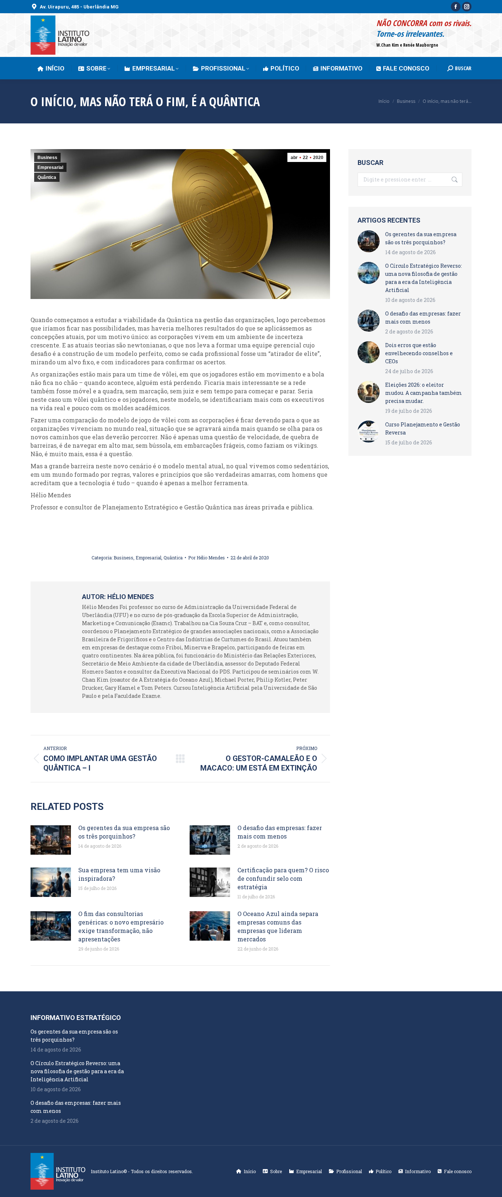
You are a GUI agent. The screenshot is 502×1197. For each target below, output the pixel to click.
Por (206, 557)
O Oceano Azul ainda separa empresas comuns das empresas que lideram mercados (277, 926)
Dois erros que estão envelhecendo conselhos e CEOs (419, 353)
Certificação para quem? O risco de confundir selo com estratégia (283, 878)
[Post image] (51, 840)
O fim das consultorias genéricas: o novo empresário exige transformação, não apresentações (121, 926)
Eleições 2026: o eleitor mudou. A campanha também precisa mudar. (423, 392)
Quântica (46, 177)
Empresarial (50, 167)
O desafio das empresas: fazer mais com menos (279, 832)
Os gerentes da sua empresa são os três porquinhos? (124, 832)
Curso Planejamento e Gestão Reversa (422, 428)
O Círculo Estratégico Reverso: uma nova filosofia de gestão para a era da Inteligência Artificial (423, 277)
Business (47, 157)
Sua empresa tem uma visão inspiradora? (119, 874)
